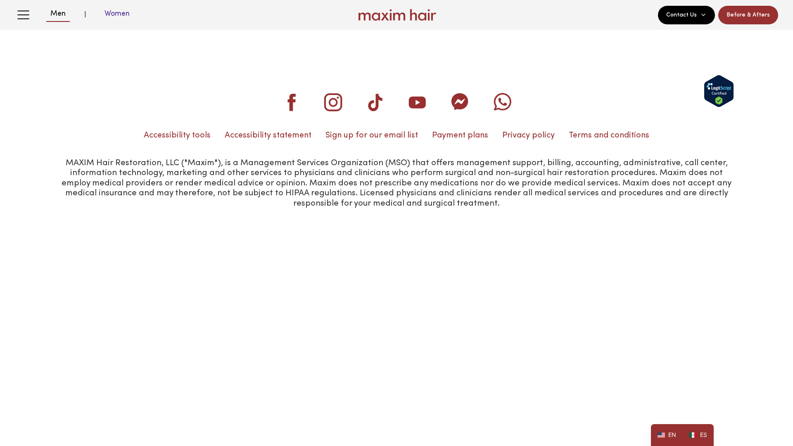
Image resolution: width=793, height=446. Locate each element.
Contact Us (681, 15)
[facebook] (291, 102)
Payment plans (460, 135)
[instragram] (333, 102)
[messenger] (460, 102)
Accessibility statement (268, 135)
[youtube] (417, 102)
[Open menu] (23, 15)
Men (58, 13)
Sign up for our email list (371, 135)
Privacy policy (528, 135)
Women (117, 13)
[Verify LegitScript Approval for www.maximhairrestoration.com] (719, 91)
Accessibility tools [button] (177, 135)
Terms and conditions (609, 135)
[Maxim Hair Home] (396, 15)
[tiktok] (375, 102)
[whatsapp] (502, 102)
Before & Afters (748, 15)
